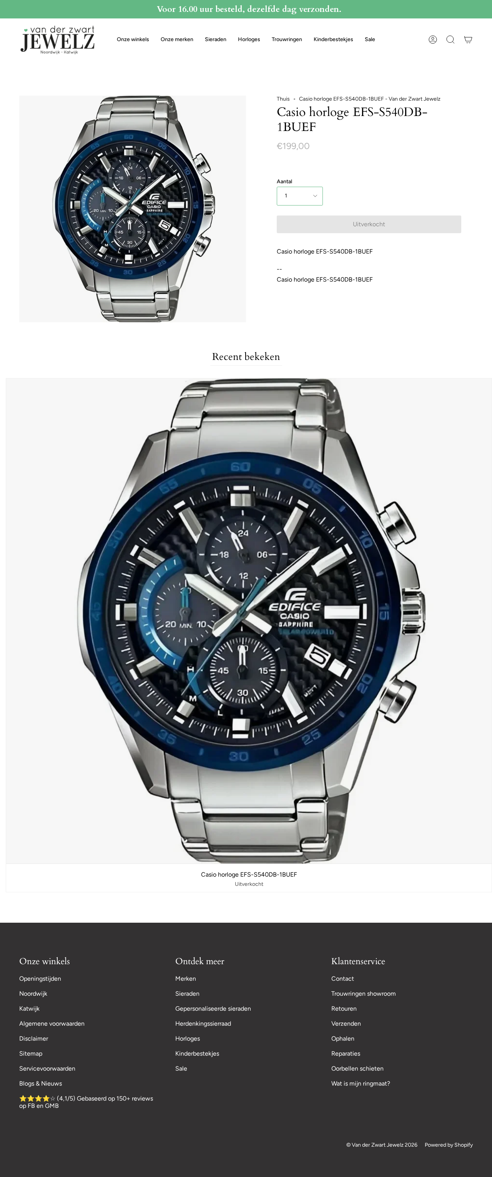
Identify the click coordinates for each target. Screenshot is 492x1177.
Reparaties (345, 1053)
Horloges (187, 1038)
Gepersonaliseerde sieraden (213, 1008)
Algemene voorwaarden (52, 1023)
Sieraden (187, 993)
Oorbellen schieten (357, 1068)
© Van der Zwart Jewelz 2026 (381, 1145)
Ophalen (342, 1038)
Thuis (283, 99)
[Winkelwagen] (468, 39)
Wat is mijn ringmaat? (360, 1083)
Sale (181, 1068)
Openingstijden (40, 978)
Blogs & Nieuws (40, 1083)
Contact (342, 978)
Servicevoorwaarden (47, 1068)
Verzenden (346, 1023)
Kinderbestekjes (197, 1053)
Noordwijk (33, 993)
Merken (185, 978)
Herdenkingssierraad (203, 1023)
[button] (133, 39)
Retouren (344, 1008)
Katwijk (29, 1008)
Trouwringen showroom (363, 993)
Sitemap (30, 1053)
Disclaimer (33, 1038)
